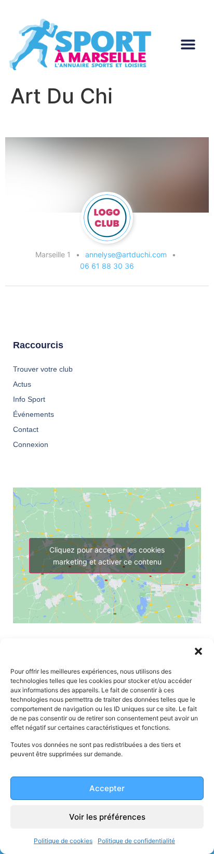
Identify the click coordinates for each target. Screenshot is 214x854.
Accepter (107, 788)
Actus (22, 384)
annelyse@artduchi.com (126, 254)
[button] (198, 651)
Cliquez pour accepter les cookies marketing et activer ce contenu (107, 555)
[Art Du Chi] (107, 218)
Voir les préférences (107, 817)
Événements (33, 414)
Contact (25, 429)
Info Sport (29, 399)
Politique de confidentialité (136, 841)
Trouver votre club (43, 369)
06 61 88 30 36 (107, 265)
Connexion (30, 444)
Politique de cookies (63, 841)
